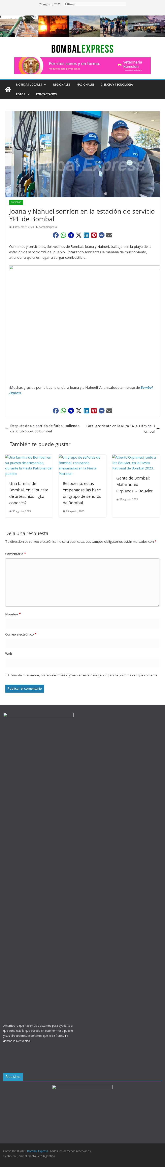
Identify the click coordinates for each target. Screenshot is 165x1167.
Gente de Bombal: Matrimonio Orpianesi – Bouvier (134, 484)
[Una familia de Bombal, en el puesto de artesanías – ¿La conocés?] (29, 457)
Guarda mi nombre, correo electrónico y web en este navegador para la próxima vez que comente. (84, 675)
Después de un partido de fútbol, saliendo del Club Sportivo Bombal (44, 428)
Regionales (61, 84)
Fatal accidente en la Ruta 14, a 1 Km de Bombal (120, 429)
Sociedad (16, 202)
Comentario (15, 554)
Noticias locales (29, 84)
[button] (44, 84)
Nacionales (85, 84)
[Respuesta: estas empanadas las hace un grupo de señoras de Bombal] (82, 457)
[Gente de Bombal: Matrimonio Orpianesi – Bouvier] (136, 457)
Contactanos (46, 94)
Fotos (20, 94)
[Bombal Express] (8, 89)
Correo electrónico (20, 634)
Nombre (13, 614)
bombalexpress (48, 227)
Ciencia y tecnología (117, 84)
